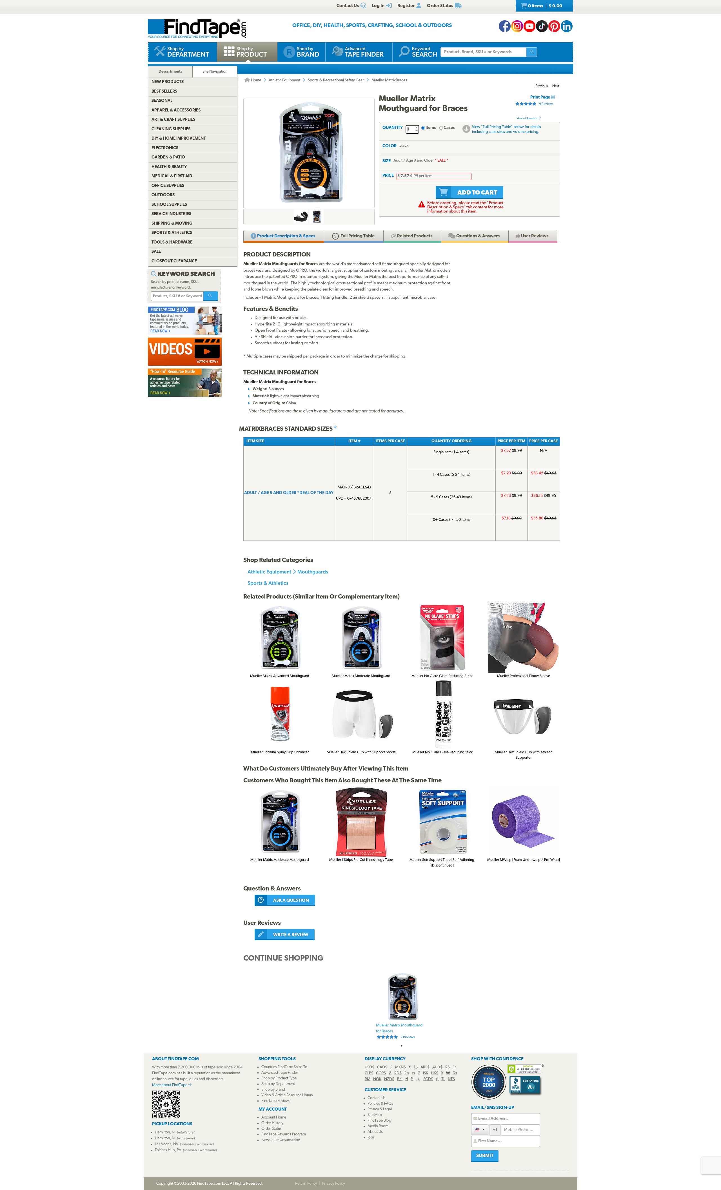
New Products (168, 82)
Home (255, 80)
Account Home (273, 1117)
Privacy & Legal (380, 1109)
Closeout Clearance (174, 261)
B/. (399, 1079)
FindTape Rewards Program (283, 1134)
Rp (406, 1073)
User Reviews (534, 236)
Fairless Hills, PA (168, 1150)
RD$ (398, 1073)
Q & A (477, 236)
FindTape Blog (379, 1120)
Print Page (540, 97)
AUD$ (437, 1067)
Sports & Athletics (268, 583)
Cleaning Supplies (171, 129)
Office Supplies (168, 186)
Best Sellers (164, 92)
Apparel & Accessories (176, 110)
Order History (272, 1123)
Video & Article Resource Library (287, 1095)
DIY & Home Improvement (179, 139)
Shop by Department (278, 1084)
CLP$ (369, 1073)
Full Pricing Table (357, 236)
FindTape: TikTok (542, 26)
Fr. (455, 1067)
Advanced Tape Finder (279, 1073)
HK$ (434, 1073)
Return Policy (306, 1184)
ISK (425, 1073)
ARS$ (425, 1067)
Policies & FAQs (380, 1104)
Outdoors (163, 195)
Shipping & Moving (172, 224)
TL (443, 1079)
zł (406, 1079)
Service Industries (171, 214)
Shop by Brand (273, 1090)
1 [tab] (401, 1046)
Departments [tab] (170, 72)
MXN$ (400, 1067)
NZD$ (389, 1079)
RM (367, 1079)
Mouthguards (312, 572)
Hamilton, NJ (165, 1132)
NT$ (451, 1079)
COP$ (381, 1073)
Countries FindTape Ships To (284, 1067)
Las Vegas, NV (166, 1144)
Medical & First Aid (172, 176)
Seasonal (162, 101)
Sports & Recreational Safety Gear (336, 80)
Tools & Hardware (172, 242)
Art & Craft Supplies (173, 120)
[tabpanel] (401, 1006)
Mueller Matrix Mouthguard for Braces (399, 1031)
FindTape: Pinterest (554, 26)
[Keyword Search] (210, 296)
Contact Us (377, 1098)
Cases (449, 128)
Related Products (414, 236)
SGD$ (428, 1079)
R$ (447, 1067)
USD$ (369, 1067)
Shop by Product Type (279, 1078)
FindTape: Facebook (505, 26)
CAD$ (382, 1067)
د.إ (416, 1067)
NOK (377, 1079)
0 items (544, 6)
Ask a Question (528, 118)
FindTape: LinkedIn (567, 26)
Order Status (271, 1129)
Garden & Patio (168, 157)
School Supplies (169, 205)
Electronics (165, 148)
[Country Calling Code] (479, 1129)
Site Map (375, 1115)
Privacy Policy (333, 1184)
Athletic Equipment (284, 80)
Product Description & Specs (285, 236)
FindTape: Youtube (529, 26)
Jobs (371, 1137)
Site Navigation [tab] (215, 72)
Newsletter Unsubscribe (280, 1140)
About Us (375, 1132)
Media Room (378, 1126)
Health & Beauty (169, 167)
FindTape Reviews (275, 1101)
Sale (156, 252)
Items (431, 128)
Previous (542, 86)
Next (555, 86)
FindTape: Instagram (517, 26)
